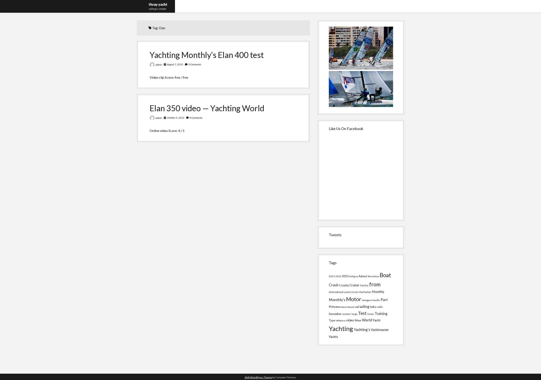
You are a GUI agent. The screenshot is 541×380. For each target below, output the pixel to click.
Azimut (362, 276)
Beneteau (373, 276)
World (367, 320)
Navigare (367, 300)
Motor (353, 299)
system (346, 314)
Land (347, 292)
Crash (333, 285)
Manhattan (365, 292)
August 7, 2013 (175, 64)
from (375, 284)
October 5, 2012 (175, 117)
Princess (335, 307)
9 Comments (194, 64)
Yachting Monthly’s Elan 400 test (207, 55)
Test (362, 313)
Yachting (341, 328)
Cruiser (354, 285)
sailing (364, 307)
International (336, 292)
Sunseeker (335, 314)
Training (381, 313)
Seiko (373, 307)
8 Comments (196, 117)
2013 (345, 276)
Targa (354, 314)
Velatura (340, 320)
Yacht (377, 320)
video (350, 320)
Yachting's (362, 329)
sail (357, 307)
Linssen (354, 292)
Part (384, 300)
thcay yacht (158, 4)
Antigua (353, 276)
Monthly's (337, 300)
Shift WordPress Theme (258, 377)
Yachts (333, 337)
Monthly (378, 291)
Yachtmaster (380, 330)
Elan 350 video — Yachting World (207, 108)
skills (380, 307)
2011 (332, 276)
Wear (358, 320)
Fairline (364, 285)
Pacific (376, 300)
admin (159, 64)
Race (344, 307)
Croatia (344, 285)
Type (332, 320)
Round (350, 307)
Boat (385, 275)
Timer (370, 314)
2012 (338, 276)
